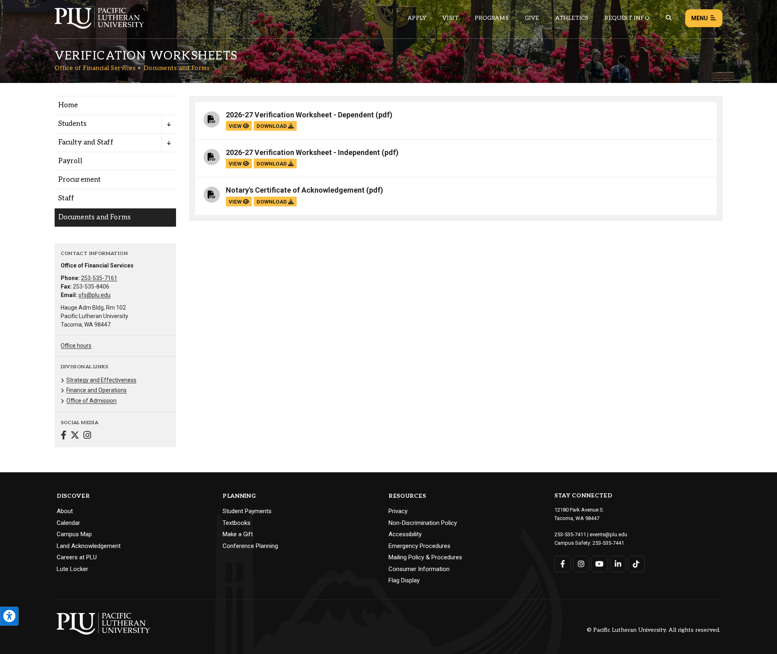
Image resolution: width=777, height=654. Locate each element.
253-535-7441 (608, 543)
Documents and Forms (177, 68)
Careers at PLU (77, 557)
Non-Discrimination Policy (422, 523)
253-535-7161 (99, 278)
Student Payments (247, 511)
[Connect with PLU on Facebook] (562, 564)
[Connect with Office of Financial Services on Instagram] (87, 436)
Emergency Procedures (419, 546)
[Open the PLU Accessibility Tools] (9, 616)
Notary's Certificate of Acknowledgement (295, 190)
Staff (66, 198)
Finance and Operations (96, 390)
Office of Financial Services (95, 68)
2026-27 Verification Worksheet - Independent (303, 152)
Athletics (572, 18)
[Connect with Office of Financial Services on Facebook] (63, 436)
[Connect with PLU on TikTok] (636, 564)
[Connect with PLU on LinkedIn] (618, 564)
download (272, 126)
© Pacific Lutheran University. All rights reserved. (653, 630)
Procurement (79, 180)
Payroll (70, 161)
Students (72, 124)
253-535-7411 (570, 534)
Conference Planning (250, 546)
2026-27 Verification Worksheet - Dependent (300, 114)
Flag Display (404, 580)
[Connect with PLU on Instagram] (581, 564)
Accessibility (405, 534)
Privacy (398, 511)
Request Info (627, 18)
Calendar (68, 523)
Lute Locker (72, 569)
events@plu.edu (608, 534)
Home (68, 105)
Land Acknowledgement (89, 546)
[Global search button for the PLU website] (668, 18)
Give (532, 18)
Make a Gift (238, 534)
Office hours (76, 345)
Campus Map (74, 534)
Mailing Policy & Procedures (425, 557)
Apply (417, 18)
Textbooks (237, 523)
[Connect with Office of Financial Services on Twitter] (74, 436)
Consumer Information (419, 569)
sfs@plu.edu (94, 295)
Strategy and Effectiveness (101, 380)
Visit (450, 18)
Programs (492, 18)
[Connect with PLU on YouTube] (599, 564)
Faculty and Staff (85, 142)
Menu (699, 18)
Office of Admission (91, 400)
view (236, 126)
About (65, 511)
